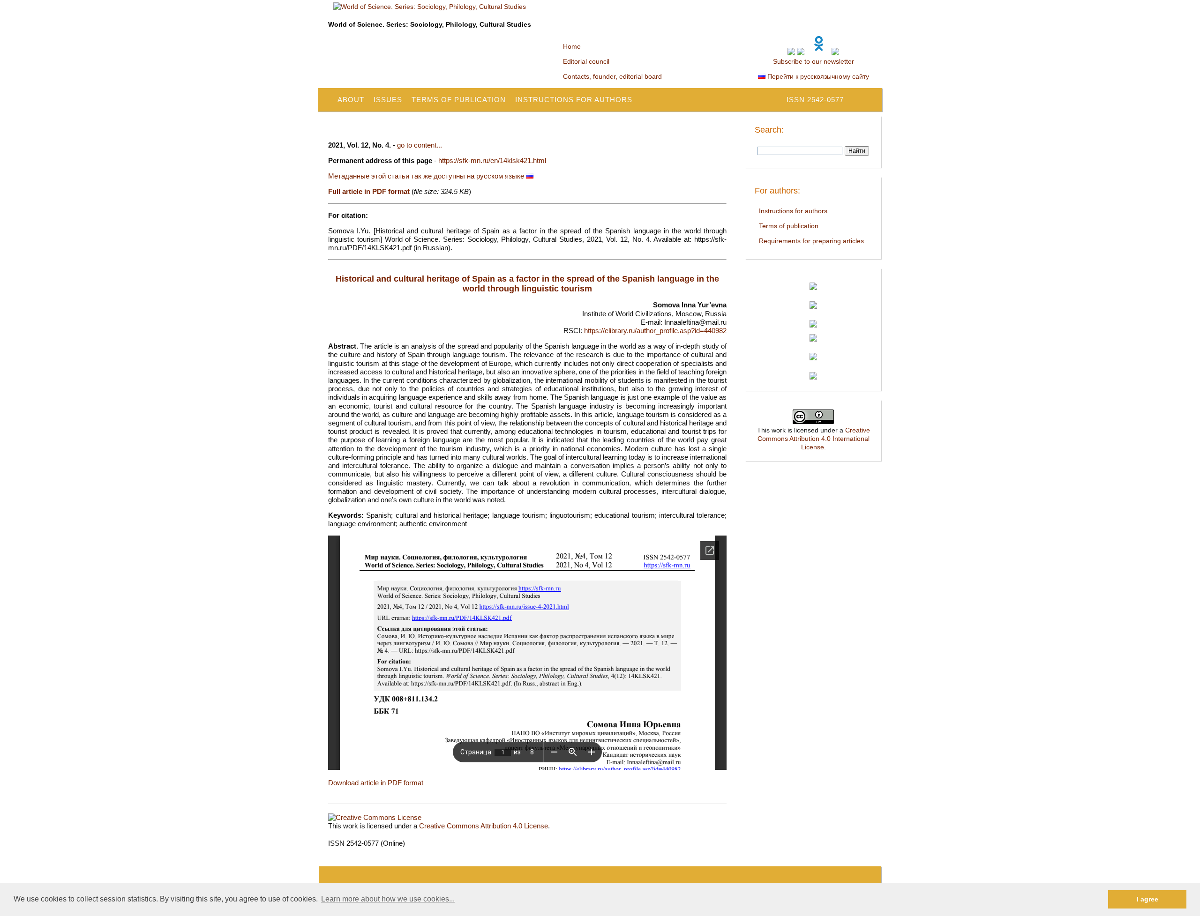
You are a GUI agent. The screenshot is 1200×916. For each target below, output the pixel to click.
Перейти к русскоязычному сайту (817, 76)
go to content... (419, 145)
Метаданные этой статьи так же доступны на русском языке (427, 176)
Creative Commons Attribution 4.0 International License (814, 438)
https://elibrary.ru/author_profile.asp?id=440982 (655, 331)
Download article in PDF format (375, 783)
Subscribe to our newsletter (813, 61)
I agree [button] (1147, 899)
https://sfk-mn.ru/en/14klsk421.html (492, 160)
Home (572, 46)
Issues (388, 100)
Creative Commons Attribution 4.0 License (483, 826)
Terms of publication (459, 100)
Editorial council (586, 61)
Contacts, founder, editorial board (612, 76)
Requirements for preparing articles (811, 241)
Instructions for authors (573, 100)
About (351, 100)
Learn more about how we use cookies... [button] (388, 899)
